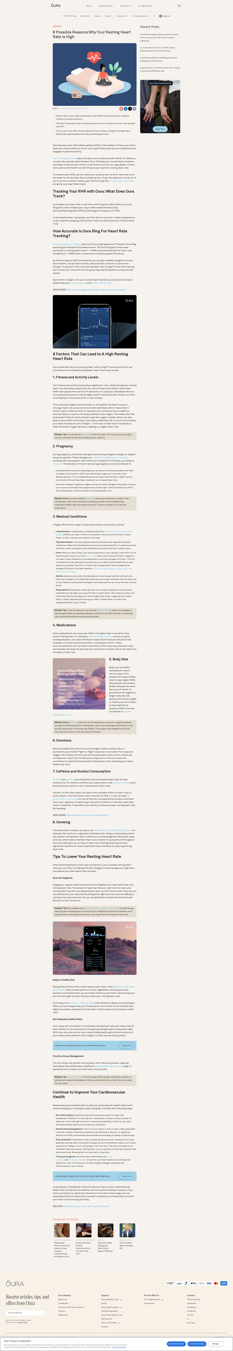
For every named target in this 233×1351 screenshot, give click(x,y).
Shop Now (126, 1046)
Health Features (105, 6)
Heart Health (126, 1240)
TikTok (190, 1315)
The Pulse (193, 1300)
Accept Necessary (197, 1344)
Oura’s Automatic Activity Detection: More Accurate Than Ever (83, 1248)
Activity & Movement (85, 1240)
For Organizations (145, 6)
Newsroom (63, 1315)
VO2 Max (86, 435)
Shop (88, 6)
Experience (125, 6)
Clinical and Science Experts (71, 1307)
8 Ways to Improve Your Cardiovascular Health (86, 1206)
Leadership (63, 1303)
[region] (116, 1344)
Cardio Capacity (78, 283)
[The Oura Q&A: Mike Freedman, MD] (127, 1230)
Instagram (191, 1307)
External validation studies (67, 244)
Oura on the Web (108, 1323)
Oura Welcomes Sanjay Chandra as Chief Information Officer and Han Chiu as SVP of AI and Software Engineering (159, 38)
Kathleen (90, 499)
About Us (62, 1300)
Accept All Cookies (176, 1344)
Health (108, 16)
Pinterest (191, 1311)
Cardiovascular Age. (101, 283)
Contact (104, 1327)
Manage (215, 1344)
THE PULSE (69, 16)
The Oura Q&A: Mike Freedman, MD (126, 1245)
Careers (61, 1311)
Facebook (191, 1303)
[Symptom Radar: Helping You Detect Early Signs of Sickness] (105, 1230)
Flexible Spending (109, 1311)
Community (121, 16)
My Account (106, 1319)
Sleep (97, 16)
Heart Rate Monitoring (111, 1315)
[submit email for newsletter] (42, 1313)
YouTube (191, 1323)
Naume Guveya (65, 108)
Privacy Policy (23, 1322)
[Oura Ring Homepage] (57, 5)
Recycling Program (110, 1307)
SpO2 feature (102, 610)
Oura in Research (62, 1240)
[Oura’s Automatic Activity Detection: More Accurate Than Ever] (84, 1230)
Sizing (104, 1303)
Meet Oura (84, 16)
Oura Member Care (110, 1300)
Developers (149, 1303)
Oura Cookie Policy (119, 1347)
